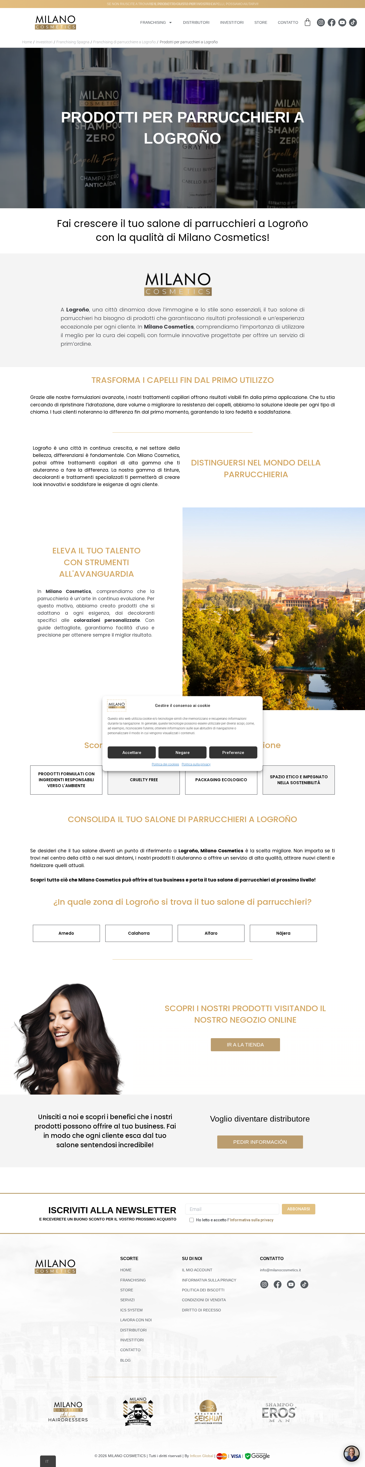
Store (260, 22)
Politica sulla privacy (196, 764)
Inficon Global (201, 1456)
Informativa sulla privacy (251, 1220)
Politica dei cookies (165, 764)
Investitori (232, 22)
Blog (125, 1360)
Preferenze (233, 752)
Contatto (288, 22)
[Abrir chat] (352, 1454)
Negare (183, 752)
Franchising (153, 22)
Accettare (131, 752)
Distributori (196, 22)
